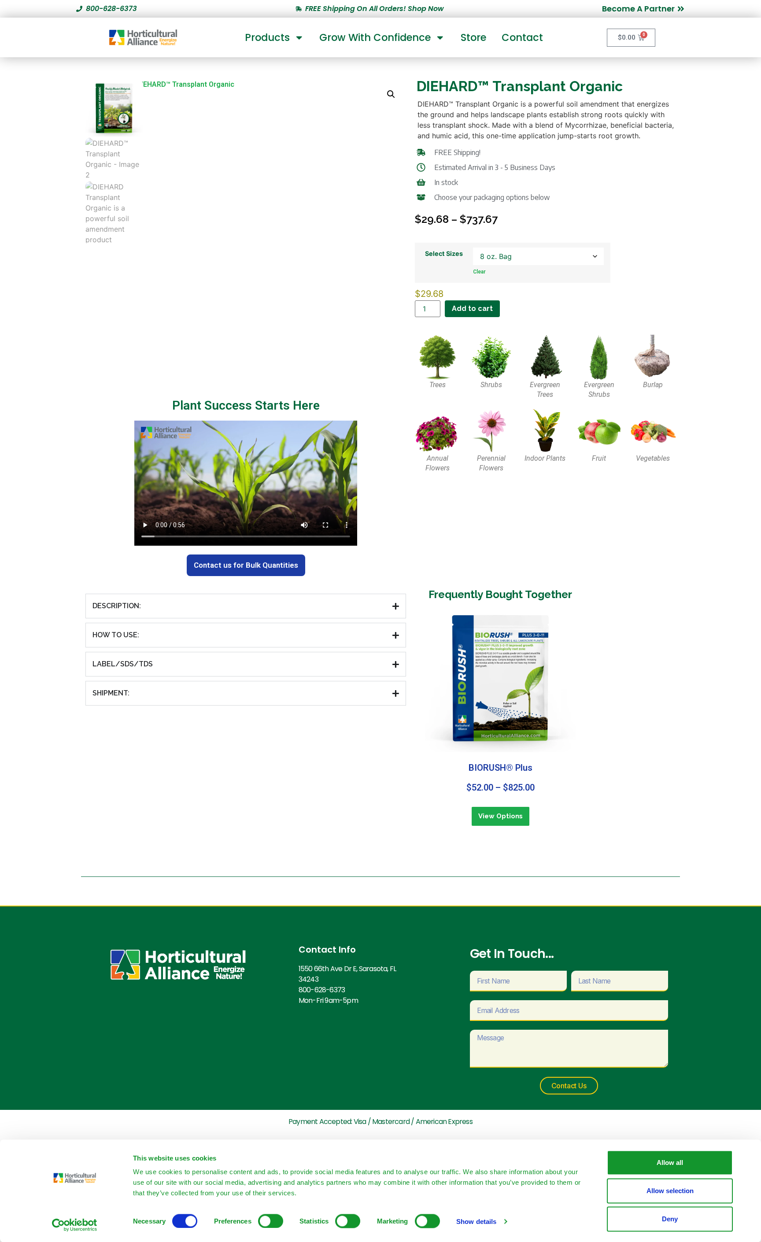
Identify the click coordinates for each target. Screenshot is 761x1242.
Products (267, 37)
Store (473, 37)
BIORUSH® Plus (500, 767)
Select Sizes (444, 254)
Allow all (670, 1162)
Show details (476, 1221)
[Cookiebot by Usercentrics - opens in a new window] (74, 1224)
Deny (670, 1219)
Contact (522, 37)
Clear (479, 272)
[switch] (270, 1221)
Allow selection (670, 1190)
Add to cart (472, 308)
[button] (391, 94)
